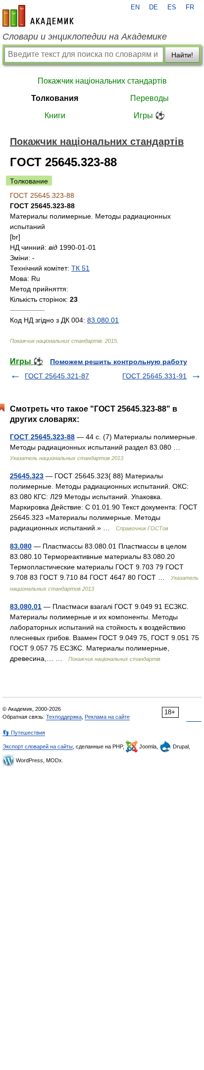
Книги (55, 115)
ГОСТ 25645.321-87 (57, 376)
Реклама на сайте (107, 717)
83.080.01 (103, 320)
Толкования (54, 98)
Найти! (182, 55)
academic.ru (38, 16)
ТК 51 (80, 268)
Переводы (149, 98)
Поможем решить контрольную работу (118, 362)
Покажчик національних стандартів (102, 81)
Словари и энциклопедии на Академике (84, 37)
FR (190, 7)
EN (135, 7)
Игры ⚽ (149, 115)
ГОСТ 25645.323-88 (42, 437)
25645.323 (27, 476)
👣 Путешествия (23, 733)
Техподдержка (64, 717)
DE (153, 7)
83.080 (21, 546)
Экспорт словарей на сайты (37, 746)
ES (171, 7)
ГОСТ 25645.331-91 (154, 376)
